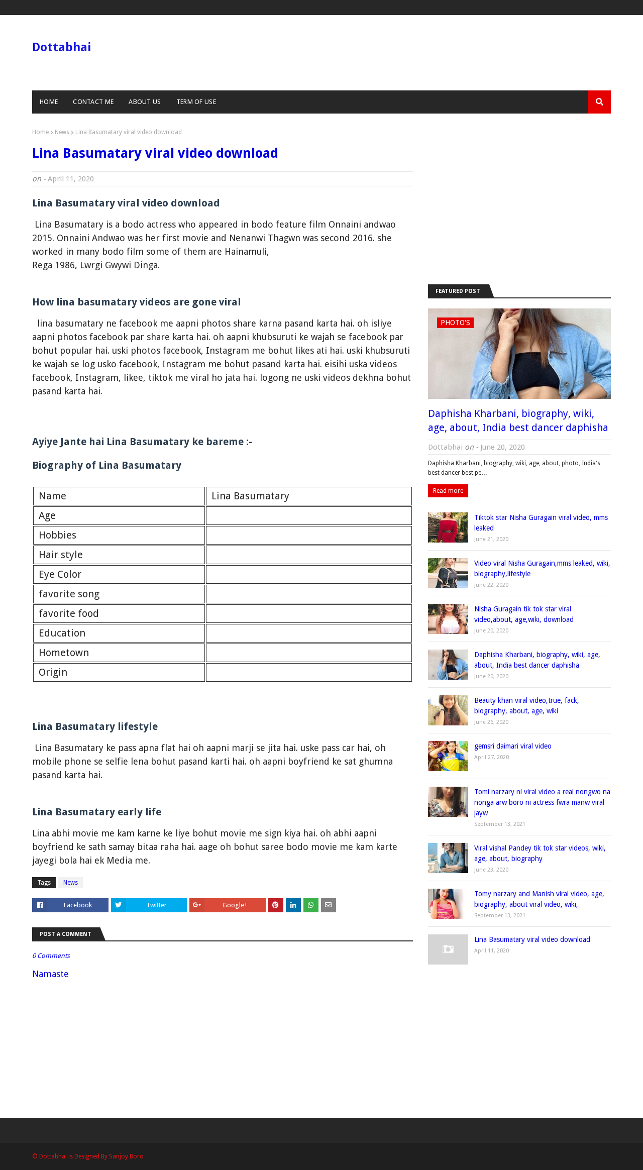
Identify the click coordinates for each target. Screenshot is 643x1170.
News (62, 132)
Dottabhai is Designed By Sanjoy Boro (91, 1156)
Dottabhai (61, 47)
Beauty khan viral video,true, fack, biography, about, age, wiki (526, 705)
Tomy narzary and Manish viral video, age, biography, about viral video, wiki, (539, 899)
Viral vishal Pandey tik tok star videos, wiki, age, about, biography (540, 853)
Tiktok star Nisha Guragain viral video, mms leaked (541, 522)
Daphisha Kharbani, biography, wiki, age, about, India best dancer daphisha (518, 420)
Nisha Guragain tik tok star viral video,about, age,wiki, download (524, 614)
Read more (448, 490)
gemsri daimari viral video (513, 746)
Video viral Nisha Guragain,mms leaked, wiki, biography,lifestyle (542, 568)
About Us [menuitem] (145, 101)
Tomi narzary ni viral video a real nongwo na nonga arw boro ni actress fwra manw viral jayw (542, 802)
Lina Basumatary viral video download (532, 939)
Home (40, 132)
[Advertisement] (519, 199)
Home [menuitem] (49, 101)
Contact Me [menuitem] (93, 101)
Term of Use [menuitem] (196, 101)
